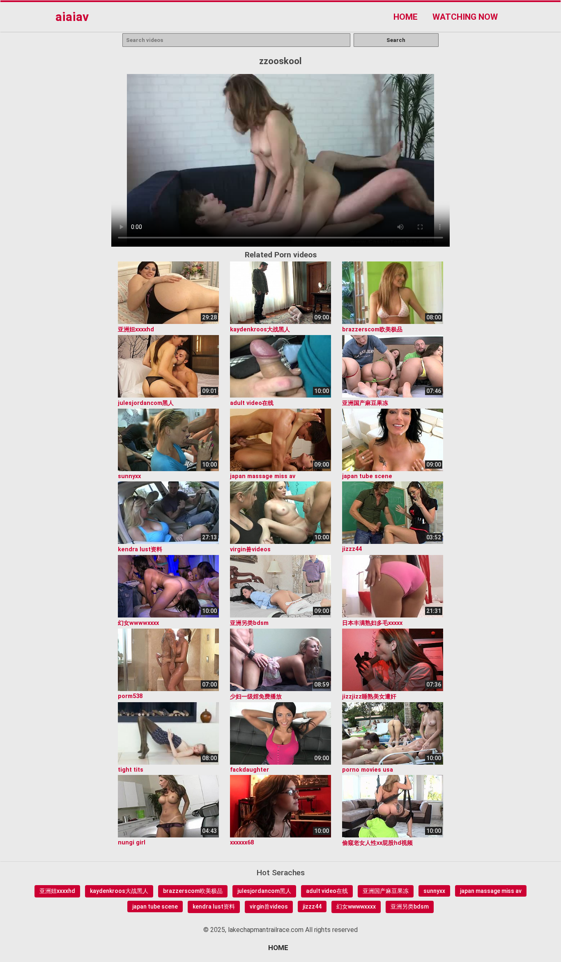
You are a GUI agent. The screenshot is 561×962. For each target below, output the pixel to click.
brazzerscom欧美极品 (193, 891)
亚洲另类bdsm (410, 906)
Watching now (465, 17)
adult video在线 (327, 891)
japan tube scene (155, 906)
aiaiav (72, 16)
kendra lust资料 (214, 906)
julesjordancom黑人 (264, 891)
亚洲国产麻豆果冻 (386, 891)
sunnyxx (434, 891)
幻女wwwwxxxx (356, 906)
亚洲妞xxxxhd (57, 891)
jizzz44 (312, 906)
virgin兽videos (269, 906)
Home (405, 17)
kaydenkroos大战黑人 (119, 891)
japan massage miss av (491, 891)
